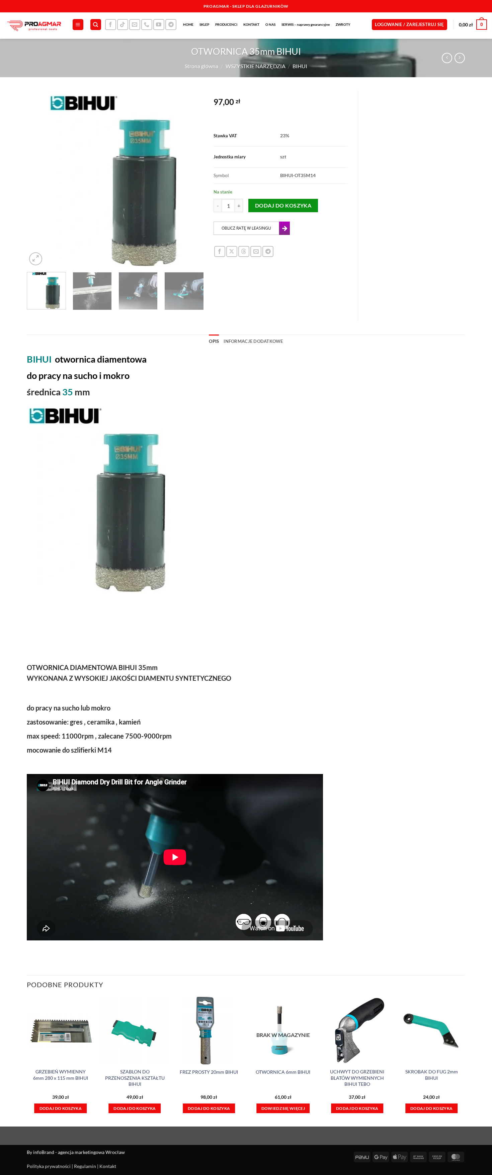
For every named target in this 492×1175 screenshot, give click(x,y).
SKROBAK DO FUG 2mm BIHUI (431, 1075)
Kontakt (107, 1166)
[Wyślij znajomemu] (255, 251)
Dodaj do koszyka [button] (60, 1108)
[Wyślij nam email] (134, 24)
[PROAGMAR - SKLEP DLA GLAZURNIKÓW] (33, 25)
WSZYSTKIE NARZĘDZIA (255, 66)
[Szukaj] (95, 24)
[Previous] (39, 179)
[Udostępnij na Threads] (243, 251)
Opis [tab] (214, 341)
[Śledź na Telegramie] (170, 24)
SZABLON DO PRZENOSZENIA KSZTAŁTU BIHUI (135, 1078)
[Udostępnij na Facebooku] (219, 251)
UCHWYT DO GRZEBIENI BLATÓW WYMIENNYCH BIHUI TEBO (357, 1078)
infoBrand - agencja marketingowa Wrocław (79, 1152)
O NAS (270, 24)
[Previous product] (460, 58)
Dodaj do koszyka (283, 206)
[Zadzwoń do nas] (146, 24)
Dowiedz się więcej (283, 1108)
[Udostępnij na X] (231, 251)
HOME (188, 24)
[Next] (192, 179)
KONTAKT (251, 24)
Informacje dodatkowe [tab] (253, 341)
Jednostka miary (230, 156)
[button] (78, 24)
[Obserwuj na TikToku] (122, 24)
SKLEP (204, 24)
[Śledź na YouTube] (158, 24)
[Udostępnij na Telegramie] (267, 251)
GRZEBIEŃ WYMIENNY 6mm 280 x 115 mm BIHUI (60, 1075)
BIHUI (300, 66)
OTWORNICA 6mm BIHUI (283, 1072)
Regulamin (85, 1166)
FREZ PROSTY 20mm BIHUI (209, 1072)
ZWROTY (343, 24)
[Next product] (447, 58)
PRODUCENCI (226, 24)
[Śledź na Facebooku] (110, 24)
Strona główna (201, 66)
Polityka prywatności (49, 1166)
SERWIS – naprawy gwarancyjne (305, 24)
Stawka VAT (225, 135)
